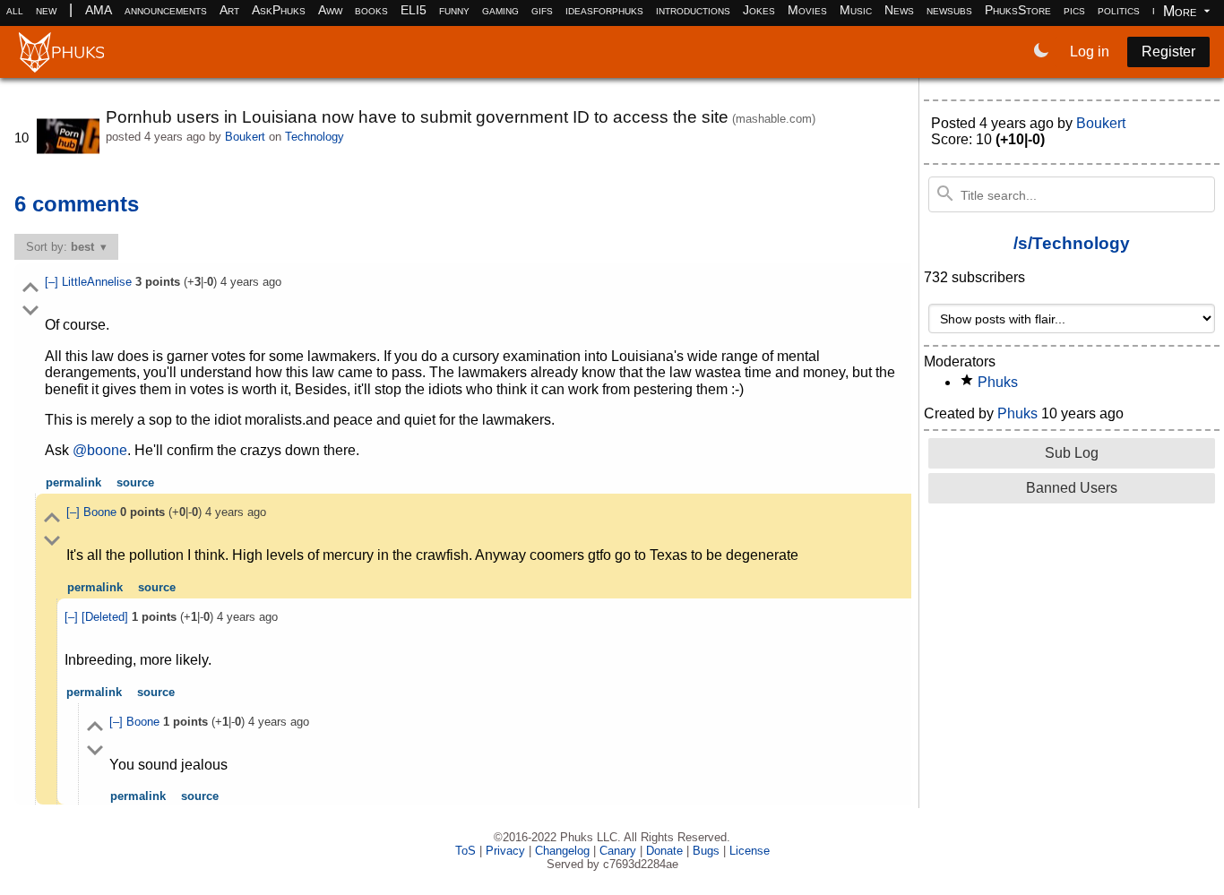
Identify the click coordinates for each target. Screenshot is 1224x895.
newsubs (949, 10)
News (899, 10)
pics (1074, 10)
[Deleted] (107, 617)
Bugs (706, 850)
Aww (330, 10)
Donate (664, 850)
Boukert (245, 136)
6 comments (76, 204)
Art (229, 10)
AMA (98, 10)
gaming (500, 10)
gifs (542, 10)
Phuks (998, 382)
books (371, 10)
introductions (693, 10)
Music (856, 10)
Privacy (505, 850)
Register (1168, 51)
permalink (73, 482)
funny (454, 10)
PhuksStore (1018, 10)
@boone (100, 450)
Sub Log (1072, 452)
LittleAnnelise (98, 281)
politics (1119, 10)
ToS (465, 850)
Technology (314, 136)
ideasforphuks (604, 10)
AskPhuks (279, 10)
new (46, 10)
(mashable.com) (773, 118)
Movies (807, 10)
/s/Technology (1071, 243)
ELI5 (414, 10)
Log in (1089, 51)
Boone (101, 512)
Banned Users (1071, 487)
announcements (166, 10)
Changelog (562, 850)
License (749, 850)
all (14, 10)
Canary (617, 850)
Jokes (759, 10)
